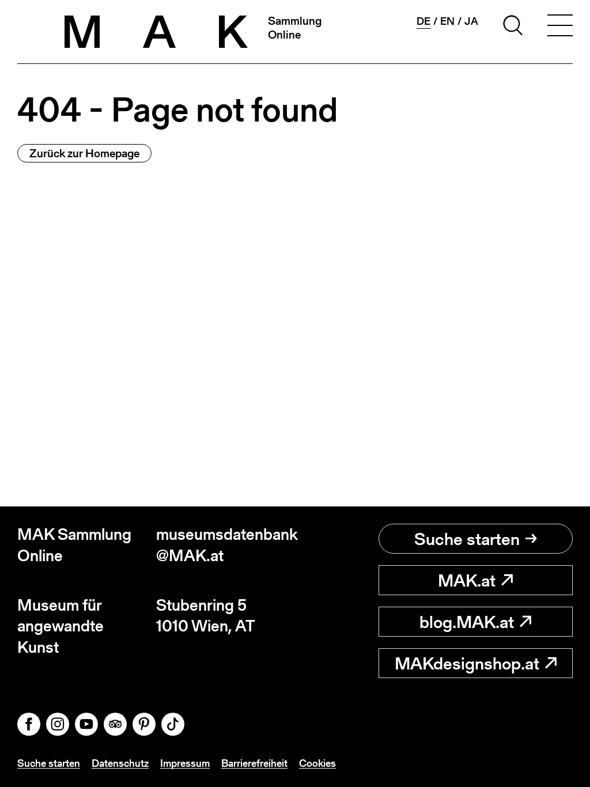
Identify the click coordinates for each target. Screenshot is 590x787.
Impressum (185, 763)
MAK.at (467, 580)
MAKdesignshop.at (467, 663)
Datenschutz (120, 763)
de (423, 21)
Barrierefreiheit (254, 763)
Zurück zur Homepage (84, 153)
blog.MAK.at (466, 622)
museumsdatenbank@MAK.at (225, 545)
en (447, 21)
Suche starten (467, 539)
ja (471, 21)
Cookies (317, 763)
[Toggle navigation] (560, 27)
